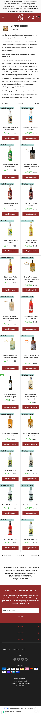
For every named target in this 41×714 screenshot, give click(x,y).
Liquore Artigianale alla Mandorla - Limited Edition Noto (10, 318)
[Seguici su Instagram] (18, 659)
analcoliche (18, 42)
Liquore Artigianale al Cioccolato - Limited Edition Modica (31, 166)
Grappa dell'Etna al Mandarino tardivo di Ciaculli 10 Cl (31, 397)
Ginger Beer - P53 (31, 470)
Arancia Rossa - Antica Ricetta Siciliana (31, 317)
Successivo (33, 556)
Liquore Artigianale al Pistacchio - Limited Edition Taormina (31, 279)
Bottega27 (31, 91)
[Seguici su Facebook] (14, 659)
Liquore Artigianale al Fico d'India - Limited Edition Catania (31, 357)
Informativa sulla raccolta (11, 712)
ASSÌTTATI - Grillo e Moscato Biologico (10, 396)
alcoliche (11, 42)
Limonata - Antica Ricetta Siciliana (10, 241)
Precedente (7, 556)
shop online (8, 35)
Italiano (5, 649)
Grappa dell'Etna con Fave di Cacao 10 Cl (10, 435)
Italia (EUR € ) (16, 649)
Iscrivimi (20, 616)
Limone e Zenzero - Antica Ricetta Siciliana (10, 129)
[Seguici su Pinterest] (22, 659)
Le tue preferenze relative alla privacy (21, 708)
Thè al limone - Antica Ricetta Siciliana (30, 241)
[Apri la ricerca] (29, 17)
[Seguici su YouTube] (26, 659)
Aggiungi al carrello (10, 407)
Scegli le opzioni (10, 138)
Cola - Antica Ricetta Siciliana (31, 204)
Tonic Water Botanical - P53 (10, 505)
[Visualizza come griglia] (35, 103)
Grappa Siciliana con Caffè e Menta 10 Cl (31, 435)
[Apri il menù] (3, 17)
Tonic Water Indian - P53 (31, 539)
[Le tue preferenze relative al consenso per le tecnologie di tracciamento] (3, 712)
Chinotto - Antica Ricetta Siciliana (10, 204)
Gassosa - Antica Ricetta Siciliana (30, 129)
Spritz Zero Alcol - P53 (10, 539)
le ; (13, 72)
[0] (37, 17)
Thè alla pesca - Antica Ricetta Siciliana (10, 278)
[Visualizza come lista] (38, 103)
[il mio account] (33, 17)
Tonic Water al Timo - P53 (30, 505)
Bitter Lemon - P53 (10, 470)
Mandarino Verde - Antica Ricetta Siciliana (10, 165)
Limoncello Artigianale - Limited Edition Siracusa (10, 356)
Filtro (6, 103)
